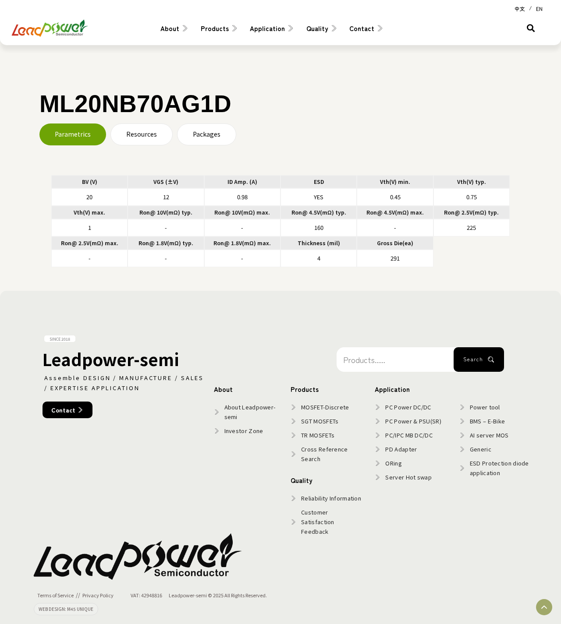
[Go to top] (544, 607)
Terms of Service (55, 595)
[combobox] (395, 359)
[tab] (72, 134)
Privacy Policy (98, 595)
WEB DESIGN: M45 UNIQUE (66, 609)
